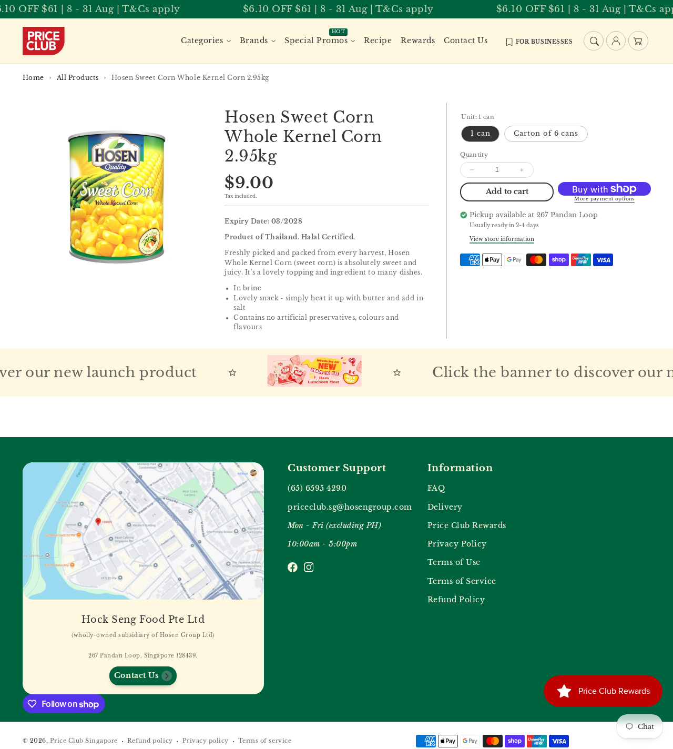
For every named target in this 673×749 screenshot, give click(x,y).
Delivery (445, 507)
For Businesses (544, 41)
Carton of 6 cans (546, 133)
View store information (502, 239)
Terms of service (264, 740)
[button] (593, 40)
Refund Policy (456, 599)
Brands (254, 40)
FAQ (436, 488)
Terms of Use (454, 562)
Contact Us (136, 675)
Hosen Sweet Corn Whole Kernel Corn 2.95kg (190, 78)
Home (33, 78)
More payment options (604, 198)
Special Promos (316, 40)
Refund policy (150, 740)
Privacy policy (205, 740)
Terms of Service (461, 581)
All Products (78, 78)
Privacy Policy (457, 544)
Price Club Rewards (466, 525)
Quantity (474, 154)
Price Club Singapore (84, 740)
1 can (480, 133)
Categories (202, 40)
